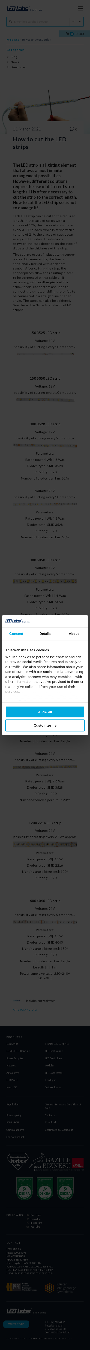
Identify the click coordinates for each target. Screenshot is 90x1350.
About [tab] (74, 633)
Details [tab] (45, 633)
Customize (42, 725)
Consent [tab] (16, 633)
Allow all (45, 712)
